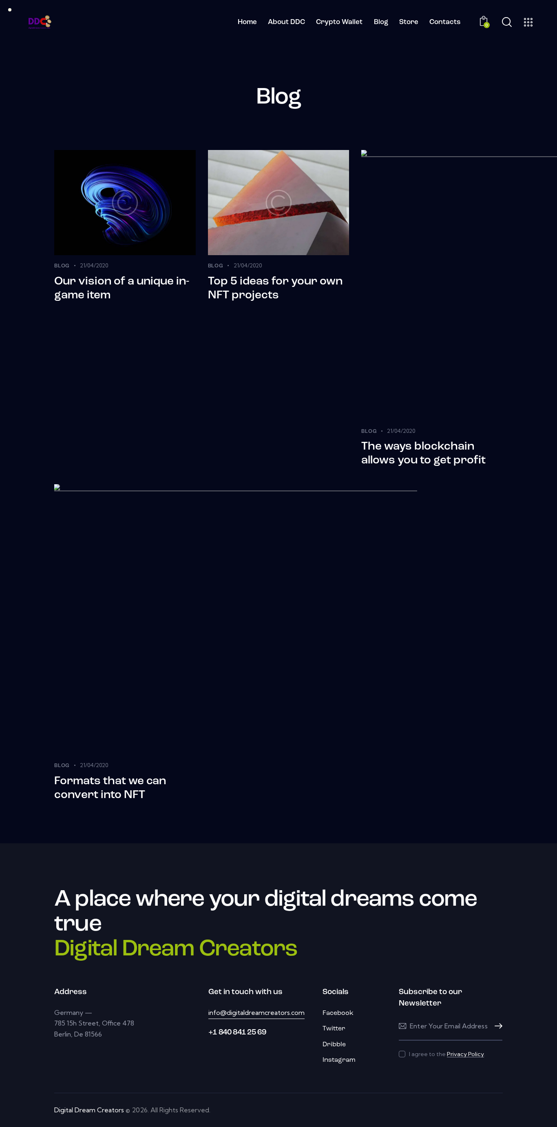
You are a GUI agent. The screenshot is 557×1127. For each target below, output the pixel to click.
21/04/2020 (94, 265)
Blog (62, 266)
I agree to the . (447, 1054)
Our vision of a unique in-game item (121, 288)
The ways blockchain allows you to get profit (423, 453)
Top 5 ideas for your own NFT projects (275, 288)
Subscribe (496, 1026)
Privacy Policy (465, 1054)
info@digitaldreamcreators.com (256, 1012)
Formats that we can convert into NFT (110, 788)
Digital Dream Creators (89, 1110)
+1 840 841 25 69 (237, 1033)
